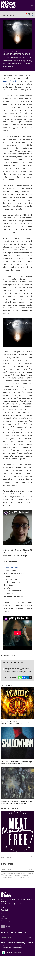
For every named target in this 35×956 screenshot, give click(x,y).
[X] (30, 677)
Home (3, 914)
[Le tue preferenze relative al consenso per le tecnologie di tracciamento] (3, 952)
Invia (28, 665)
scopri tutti (30, 15)
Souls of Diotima (11, 81)
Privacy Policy (5, 918)
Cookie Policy (5, 921)
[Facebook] (23, 677)
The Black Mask (12, 567)
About (3, 916)
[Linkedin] (27, 677)
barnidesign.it (18, 952)
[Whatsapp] (20, 677)
